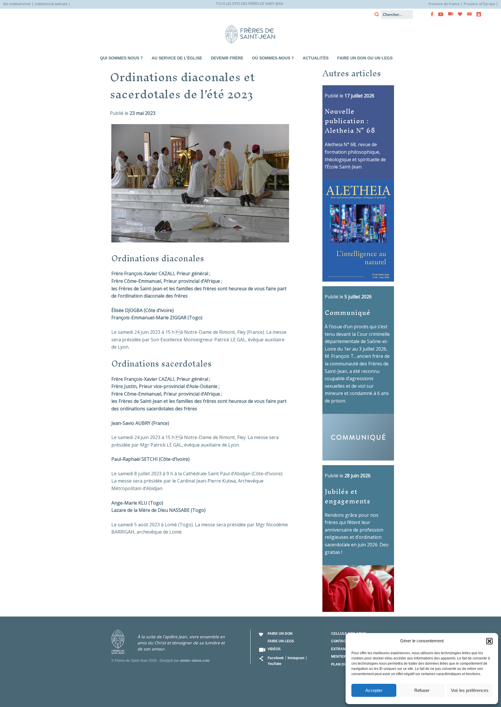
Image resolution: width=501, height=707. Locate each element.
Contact (339, 641)
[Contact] (468, 14)
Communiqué (348, 312)
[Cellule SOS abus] (477, 14)
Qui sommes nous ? (121, 58)
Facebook (276, 658)
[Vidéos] (448, 14)
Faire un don (280, 634)
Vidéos (274, 649)
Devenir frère (227, 58)
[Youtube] (439, 14)
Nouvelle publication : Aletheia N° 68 (350, 120)
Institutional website (51, 3)
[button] (489, 641)
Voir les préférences (470, 690)
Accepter (373, 690)
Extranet (340, 649)
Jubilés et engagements (347, 495)
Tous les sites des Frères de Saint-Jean (249, 3)
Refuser (421, 690)
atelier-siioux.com (195, 661)
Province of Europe (479, 3)
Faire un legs (281, 641)
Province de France (444, 3)
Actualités (315, 58)
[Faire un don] (458, 14)
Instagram (296, 658)
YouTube (275, 664)
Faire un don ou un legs (365, 58)
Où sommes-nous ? (273, 58)
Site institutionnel (17, 3)
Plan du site (343, 664)
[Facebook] (430, 14)
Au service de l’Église (177, 58)
